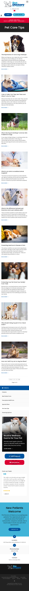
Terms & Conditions (6, 578)
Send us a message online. (14, 559)
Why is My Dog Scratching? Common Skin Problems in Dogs (14, 133)
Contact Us (14, 529)
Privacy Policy (13, 576)
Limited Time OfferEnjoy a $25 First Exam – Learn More (14, 21)
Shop (8, 14)
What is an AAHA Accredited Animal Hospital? (12, 172)
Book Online (18, 14)
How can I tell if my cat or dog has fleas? (14, 361)
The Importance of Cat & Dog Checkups (14, 54)
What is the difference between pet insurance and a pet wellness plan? (12, 209)
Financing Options (7, 412)
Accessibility (23, 577)
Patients (4, 392)
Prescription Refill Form (8, 400)
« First (10, 379)
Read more (4, 69)
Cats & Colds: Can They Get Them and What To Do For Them (13, 95)
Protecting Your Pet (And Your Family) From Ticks (13, 283)
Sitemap (18, 578)
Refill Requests (15, 456)
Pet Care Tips (5, 408)
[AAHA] (14, 10)
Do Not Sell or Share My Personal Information (10, 577)
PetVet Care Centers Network (16, 584)
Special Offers (6, 404)
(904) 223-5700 (15, 8)
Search (13, 578)
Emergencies (15, 462)
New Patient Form (6, 396)
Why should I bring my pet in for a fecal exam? (13, 323)
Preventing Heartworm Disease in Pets (13, 245)
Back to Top (24, 578)
